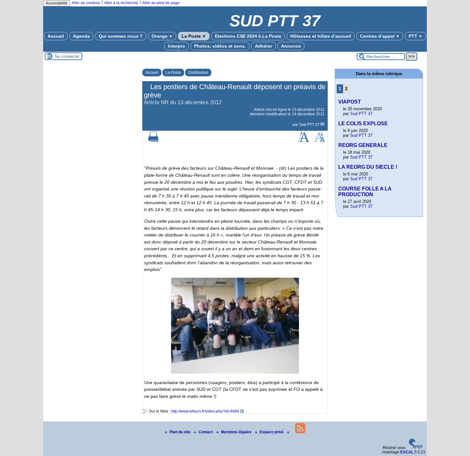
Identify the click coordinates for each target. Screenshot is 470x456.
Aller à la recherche (121, 3)
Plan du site (180, 432)
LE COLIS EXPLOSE (363, 123)
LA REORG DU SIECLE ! (367, 167)
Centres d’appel (380, 36)
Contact (206, 432)
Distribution (198, 72)
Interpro (176, 46)
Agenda (81, 36)
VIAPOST (349, 101)
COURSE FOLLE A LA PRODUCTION (364, 191)
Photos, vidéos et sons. (220, 46)
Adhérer (263, 46)
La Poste (194, 36)
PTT (415, 36)
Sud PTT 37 (309, 124)
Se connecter (67, 56)
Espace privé (272, 432)
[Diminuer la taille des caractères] (319, 140)
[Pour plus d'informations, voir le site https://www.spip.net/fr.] (415, 447)
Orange (162, 36)
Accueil (56, 36)
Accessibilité (56, 3)
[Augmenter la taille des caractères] (303, 140)
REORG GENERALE (363, 145)
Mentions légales (237, 432)
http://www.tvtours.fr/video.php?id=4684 (205, 411)
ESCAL (406, 452)
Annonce (291, 46)
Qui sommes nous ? (121, 36)
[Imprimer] (153, 140)
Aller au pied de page (161, 3)
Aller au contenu (86, 3)
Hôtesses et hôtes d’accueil (320, 36)
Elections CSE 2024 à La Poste (248, 36)
